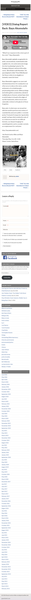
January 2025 (5, 406)
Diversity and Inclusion (8, 340)
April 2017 (4, 491)
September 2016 (6, 506)
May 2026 (4, 377)
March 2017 (5, 493)
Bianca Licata (5, 318)
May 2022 (4, 447)
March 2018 (5, 479)
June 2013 (4, 579)
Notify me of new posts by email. (13, 242)
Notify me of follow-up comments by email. (16, 239)
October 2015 (5, 525)
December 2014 (6, 542)
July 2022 (4, 445)
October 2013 (5, 571)
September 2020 (6, 457)
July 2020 (4, 459)
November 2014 (6, 545)
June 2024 (4, 413)
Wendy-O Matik (6, 366)
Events (3, 344)
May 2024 (4, 416)
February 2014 (6, 562)
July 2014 (4, 549)
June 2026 (4, 374)
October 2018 (5, 474)
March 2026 (5, 382)
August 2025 (5, 396)
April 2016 (4, 515)
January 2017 (5, 498)
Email (5, 225)
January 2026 (5, 387)
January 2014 (5, 564)
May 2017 (4, 489)
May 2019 (4, 472)
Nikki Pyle (4, 352)
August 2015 (5, 530)
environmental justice (7, 342)
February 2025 (6, 404)
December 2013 (6, 566)
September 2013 (6, 574)
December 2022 (6, 438)
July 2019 (4, 469)
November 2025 (6, 389)
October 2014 (5, 547)
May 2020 (4, 462)
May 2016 (4, 513)
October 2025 (5, 391)
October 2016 (5, 503)
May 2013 (4, 581)
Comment (5, 206)
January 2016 (5, 520)
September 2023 (6, 428)
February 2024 (6, 421)
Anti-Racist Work (22, 32)
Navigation (15, 5)
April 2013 (4, 583)
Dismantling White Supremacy (10, 337)
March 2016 (5, 518)
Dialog (3, 335)
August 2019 (5, 467)
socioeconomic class (7, 364)
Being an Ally (5, 315)
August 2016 (5, 508)
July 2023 (4, 430)
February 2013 (6, 588)
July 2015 (4, 532)
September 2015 (6, 527)
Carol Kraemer (6, 327)
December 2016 (6, 501)
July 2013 (4, 576)
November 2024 (6, 408)
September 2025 (6, 394)
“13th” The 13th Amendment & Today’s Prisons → (22, 16)
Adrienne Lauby (6, 310)
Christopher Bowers (7, 332)
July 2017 (4, 484)
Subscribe (7, 277)
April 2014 (4, 557)
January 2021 (5, 455)
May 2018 (4, 476)
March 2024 (5, 418)
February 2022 (6, 450)
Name (5, 221)
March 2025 (5, 401)
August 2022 (5, 442)
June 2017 (4, 486)
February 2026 (6, 384)
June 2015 (4, 535)
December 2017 (6, 481)
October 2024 (5, 411)
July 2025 (4, 399)
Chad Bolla (5, 330)
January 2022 (5, 452)
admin (17, 176)
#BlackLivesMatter (7, 308)
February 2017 (6, 496)
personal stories (6, 354)
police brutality (6, 357)
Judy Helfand (5, 349)
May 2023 (4, 433)
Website (5, 229)
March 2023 (5, 435)
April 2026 (4, 379)
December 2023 (6, 423)
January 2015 (5, 540)
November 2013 (6, 569)
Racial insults (5, 359)
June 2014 (4, 552)
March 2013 (5, 586)
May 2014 (4, 554)
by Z (3, 323)
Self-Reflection (6, 361)
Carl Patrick (5, 325)
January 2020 (5, 464)
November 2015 (6, 523)
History (4, 347)
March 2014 (5, 559)
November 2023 (6, 425)
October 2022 (5, 440)
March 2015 (5, 537)
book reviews (5, 320)
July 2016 (4, 510)
